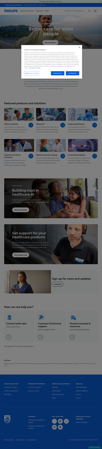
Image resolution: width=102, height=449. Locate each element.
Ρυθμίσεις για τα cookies (31, 73)
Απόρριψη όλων (57, 73)
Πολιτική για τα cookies (34, 67)
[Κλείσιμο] (79, 47)
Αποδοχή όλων (72, 73)
